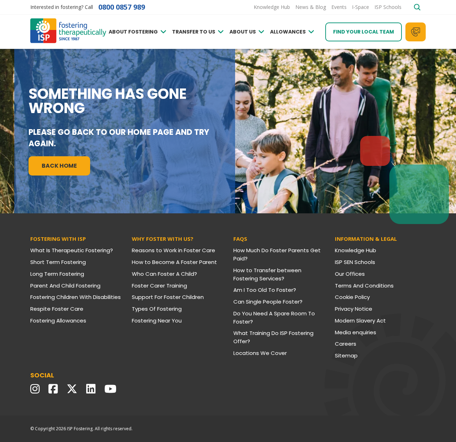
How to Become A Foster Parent (174, 262)
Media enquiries (355, 332)
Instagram (36, 388)
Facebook (54, 388)
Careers (345, 343)
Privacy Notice (353, 309)
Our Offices (350, 274)
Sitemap (346, 355)
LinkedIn (92, 388)
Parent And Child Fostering (65, 285)
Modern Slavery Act (360, 320)
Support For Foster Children (168, 297)
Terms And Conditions (364, 285)
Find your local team (363, 31)
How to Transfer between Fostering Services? (267, 274)
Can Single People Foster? (267, 301)
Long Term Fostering (57, 274)
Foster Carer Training (159, 285)
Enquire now (415, 31)
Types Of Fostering (157, 309)
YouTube (112, 388)
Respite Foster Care (56, 309)
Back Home (59, 166)
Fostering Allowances (58, 320)
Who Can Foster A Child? (164, 274)
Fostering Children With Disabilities (75, 297)
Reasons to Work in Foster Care (173, 250)
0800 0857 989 (121, 7)
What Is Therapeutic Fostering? (71, 250)
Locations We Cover (260, 353)
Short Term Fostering (58, 262)
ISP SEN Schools (355, 262)
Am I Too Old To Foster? (264, 290)
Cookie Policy (352, 297)
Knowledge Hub (355, 250)
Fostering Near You (157, 320)
